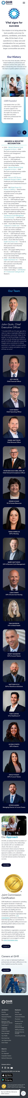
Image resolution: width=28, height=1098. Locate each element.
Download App (5, 1038)
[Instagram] (5, 1068)
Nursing (3, 1012)
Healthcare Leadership (4, 1028)
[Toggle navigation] (25, 3)
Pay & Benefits (5, 1033)
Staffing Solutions (19, 1029)
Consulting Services (20, 1035)
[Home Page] (6, 2)
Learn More (6, 865)
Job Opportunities (6, 1040)
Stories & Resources (6, 1058)
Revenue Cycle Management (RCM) (6, 1022)
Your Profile (4, 1035)
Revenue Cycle (19, 1021)
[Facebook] (2, 1068)
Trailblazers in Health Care (11, 225)
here (24, 1087)
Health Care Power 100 (11, 241)
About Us (3, 1049)
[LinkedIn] (8, 1068)
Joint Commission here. (11, 940)
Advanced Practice (6, 1016)
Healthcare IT (5, 1025)
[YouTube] (12, 1068)
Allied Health (4, 1014)
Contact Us (6, 946)
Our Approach (5, 1053)
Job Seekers (4, 1010)
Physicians (4, 1019)
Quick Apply (4, 1042)
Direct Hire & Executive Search (19, 1026)
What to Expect (5, 1031)
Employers (18, 1010)
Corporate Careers (6, 1055)
